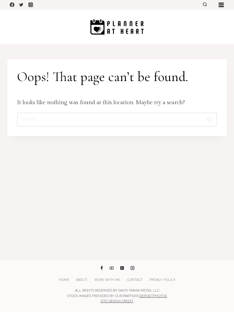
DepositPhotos (153, 296)
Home (64, 280)
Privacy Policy (162, 280)
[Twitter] (21, 4)
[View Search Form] (204, 4)
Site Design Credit (117, 301)
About (81, 280)
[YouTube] (112, 268)
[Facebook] (12, 4)
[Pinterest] (122, 268)
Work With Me (107, 280)
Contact (135, 280)
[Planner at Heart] (117, 27)
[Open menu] (221, 4)
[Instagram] (30, 4)
